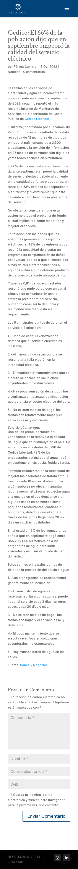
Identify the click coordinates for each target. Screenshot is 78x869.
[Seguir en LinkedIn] (66, 857)
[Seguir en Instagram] (57, 857)
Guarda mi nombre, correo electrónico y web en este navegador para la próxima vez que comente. (36, 800)
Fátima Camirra (25, 66)
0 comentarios (34, 72)
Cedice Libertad (37, 119)
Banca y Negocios (34, 665)
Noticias (14, 72)
